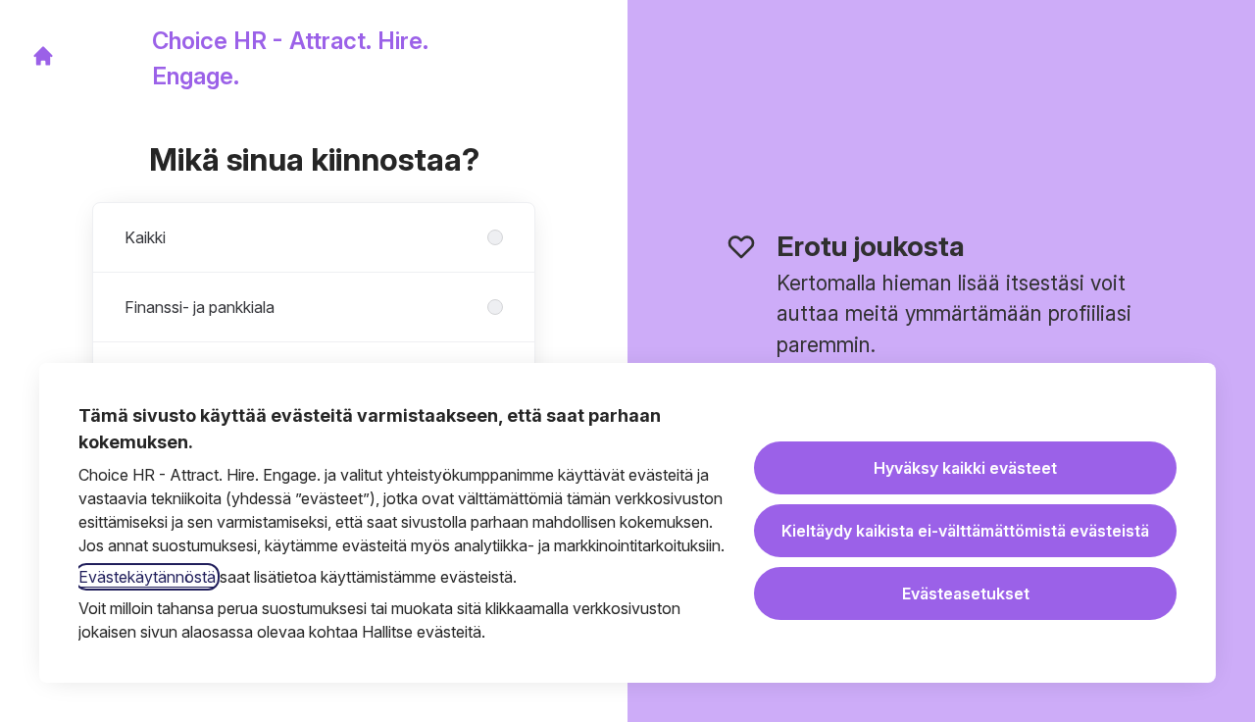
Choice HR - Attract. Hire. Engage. (290, 58)
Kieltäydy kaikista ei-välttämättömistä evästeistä (965, 531)
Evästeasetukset (965, 593)
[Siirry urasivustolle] (43, 56)
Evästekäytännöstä (147, 577)
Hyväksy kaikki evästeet (965, 468)
